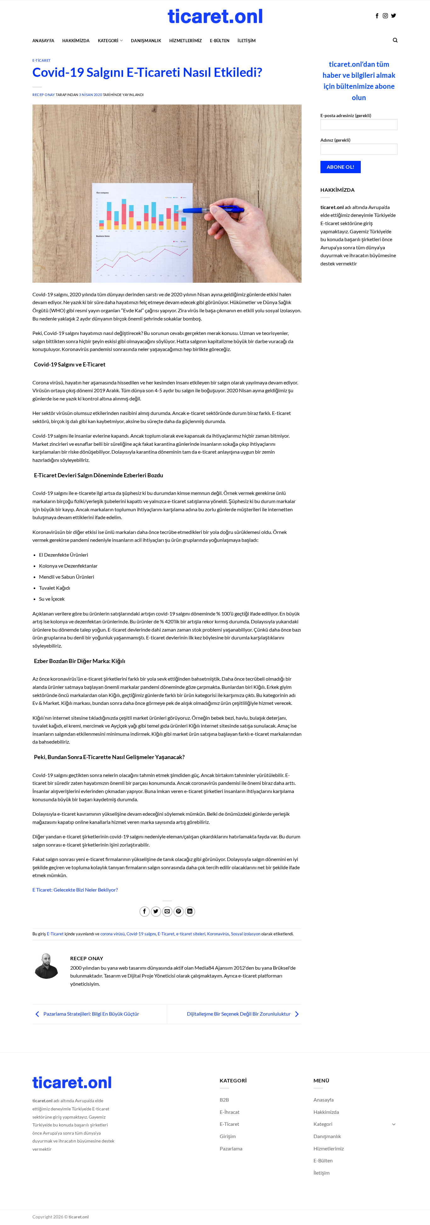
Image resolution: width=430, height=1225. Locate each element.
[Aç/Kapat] (394, 1124)
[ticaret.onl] (215, 16)
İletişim (247, 40)
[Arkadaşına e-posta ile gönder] (167, 911)
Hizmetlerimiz (185, 40)
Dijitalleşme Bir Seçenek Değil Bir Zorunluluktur (239, 1014)
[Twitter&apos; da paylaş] (156, 911)
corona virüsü (112, 933)
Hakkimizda (76, 40)
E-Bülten (219, 40)
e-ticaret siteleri (190, 933)
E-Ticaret (41, 60)
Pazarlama (231, 1148)
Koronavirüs (218, 933)
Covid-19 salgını (141, 933)
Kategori (108, 40)
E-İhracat (230, 1112)
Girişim (228, 1136)
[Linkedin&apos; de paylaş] (190, 911)
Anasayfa (43, 40)
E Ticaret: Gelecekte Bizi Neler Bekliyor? (75, 890)
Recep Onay (43, 95)
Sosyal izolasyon (245, 933)
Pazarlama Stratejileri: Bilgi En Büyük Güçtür (90, 1014)
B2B (224, 1100)
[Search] (395, 40)
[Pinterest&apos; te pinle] (178, 911)
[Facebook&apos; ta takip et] (377, 16)
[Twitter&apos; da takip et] (393, 16)
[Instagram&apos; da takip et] (385, 16)
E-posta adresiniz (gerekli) (345, 115)
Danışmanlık (146, 40)
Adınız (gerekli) (335, 140)
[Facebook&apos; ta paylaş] (144, 911)
